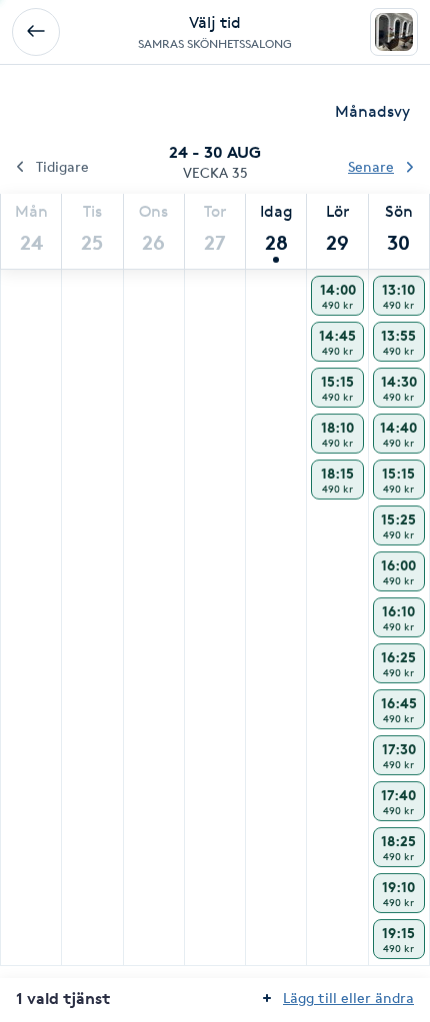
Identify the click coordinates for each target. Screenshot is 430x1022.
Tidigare (62, 166)
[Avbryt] (36, 32)
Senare (371, 166)
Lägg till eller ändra (348, 997)
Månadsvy (372, 111)
